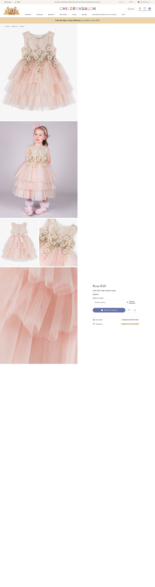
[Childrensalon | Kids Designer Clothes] (11, 10)
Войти (18, 2)
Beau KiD (99, 286)
